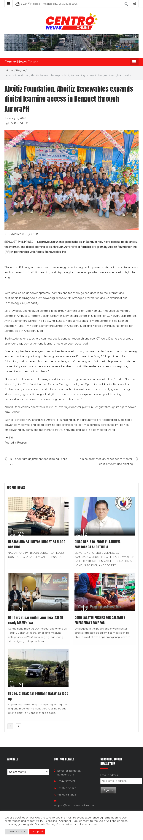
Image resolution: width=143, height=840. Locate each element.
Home (9, 70)
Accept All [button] (37, 831)
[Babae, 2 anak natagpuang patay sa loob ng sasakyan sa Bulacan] (38, 668)
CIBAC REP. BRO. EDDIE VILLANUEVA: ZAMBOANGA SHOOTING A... (97, 544)
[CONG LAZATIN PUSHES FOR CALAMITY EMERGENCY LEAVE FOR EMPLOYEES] (104, 592)
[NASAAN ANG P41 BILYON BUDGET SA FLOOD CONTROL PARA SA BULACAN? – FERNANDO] (38, 516)
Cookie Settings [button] (16, 831)
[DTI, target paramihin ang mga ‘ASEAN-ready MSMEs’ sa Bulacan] (38, 592)
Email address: (109, 775)
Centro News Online (21, 62)
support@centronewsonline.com (74, 805)
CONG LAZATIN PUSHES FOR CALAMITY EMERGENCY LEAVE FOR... (99, 620)
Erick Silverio (18, 123)
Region (20, 70)
